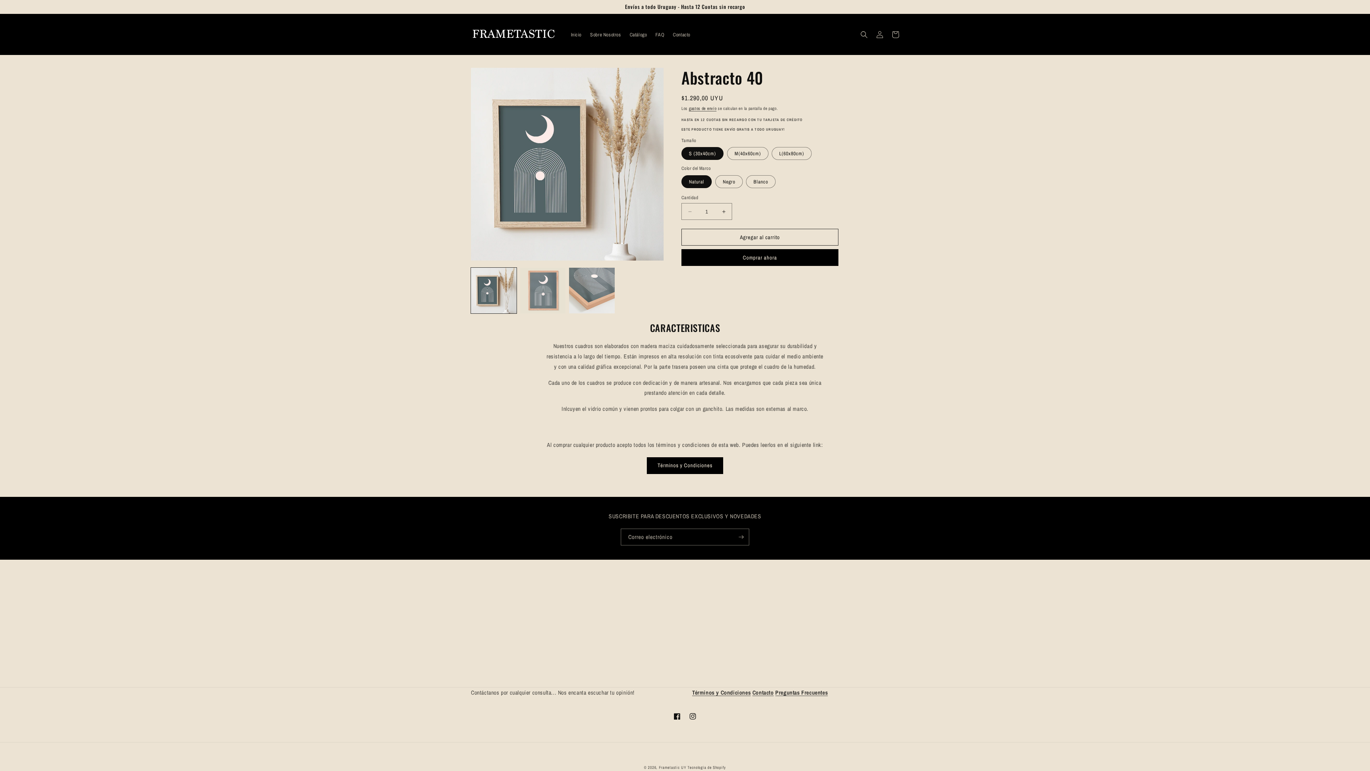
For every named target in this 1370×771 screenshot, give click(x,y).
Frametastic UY (672, 767)
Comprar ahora (760, 257)
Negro (729, 181)
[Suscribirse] (741, 537)
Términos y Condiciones (685, 465)
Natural (696, 181)
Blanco (761, 181)
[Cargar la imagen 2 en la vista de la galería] (543, 290)
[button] (864, 34)
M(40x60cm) (748, 153)
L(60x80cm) (791, 153)
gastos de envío (703, 108)
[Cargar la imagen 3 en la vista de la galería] (592, 290)
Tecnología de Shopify (706, 767)
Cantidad (689, 198)
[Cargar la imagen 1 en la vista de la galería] (494, 290)
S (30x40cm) (702, 153)
